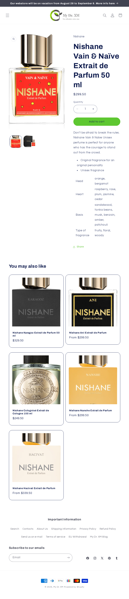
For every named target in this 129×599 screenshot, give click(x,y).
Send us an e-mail (31, 537)
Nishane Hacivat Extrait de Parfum (34, 488)
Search (14, 529)
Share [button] (80, 246)
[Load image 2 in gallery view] (30, 142)
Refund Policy (108, 529)
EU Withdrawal (78, 537)
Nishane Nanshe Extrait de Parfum (90, 410)
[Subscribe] (68, 558)
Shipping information (63, 529)
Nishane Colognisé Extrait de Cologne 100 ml (31, 412)
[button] (7, 15)
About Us (42, 529)
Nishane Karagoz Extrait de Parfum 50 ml (36, 334)
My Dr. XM (58, 587)
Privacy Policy (88, 529)
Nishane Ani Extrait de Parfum (88, 332)
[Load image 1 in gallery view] (16, 142)
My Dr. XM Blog (99, 537)
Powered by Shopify (74, 587)
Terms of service (55, 537)
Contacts (28, 529)
